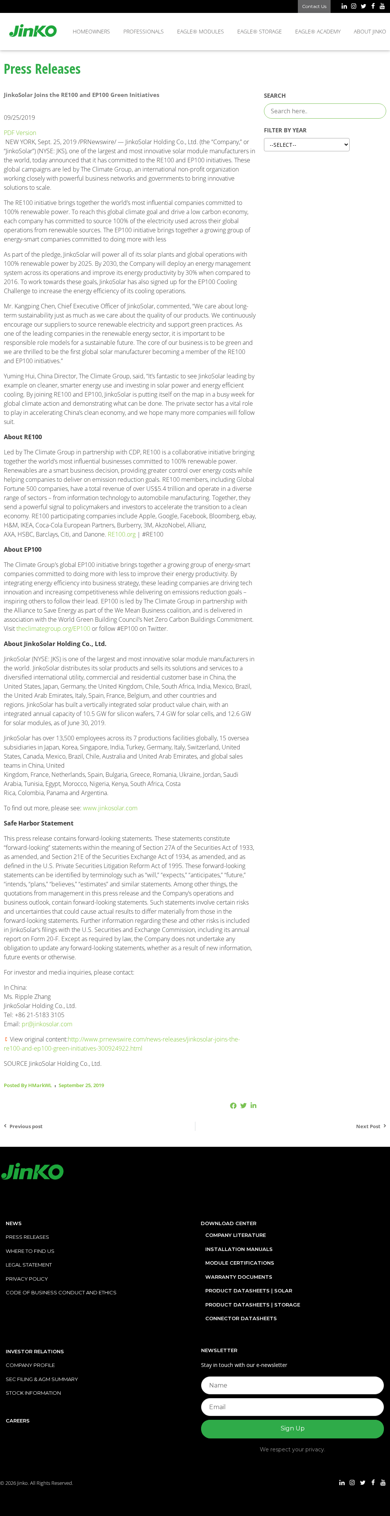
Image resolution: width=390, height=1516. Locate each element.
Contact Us (314, 6)
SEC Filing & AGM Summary (42, 1379)
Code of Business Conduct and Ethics (61, 1292)
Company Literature (235, 1235)
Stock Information (33, 1393)
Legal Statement (29, 1265)
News (14, 1223)
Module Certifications (239, 1263)
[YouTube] (382, 6)
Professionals (143, 31)
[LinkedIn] (344, 6)
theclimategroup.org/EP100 (53, 628)
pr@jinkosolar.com (47, 1024)
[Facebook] (373, 6)
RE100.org (122, 534)
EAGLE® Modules (200, 31)
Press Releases (27, 1237)
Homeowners (91, 31)
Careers (18, 1421)
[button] (233, 1105)
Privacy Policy (27, 1279)
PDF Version (20, 133)
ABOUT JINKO (370, 31)
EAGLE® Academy (317, 31)
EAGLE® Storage (259, 31)
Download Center (228, 1223)
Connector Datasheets (241, 1318)
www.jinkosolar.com (110, 808)
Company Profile (30, 1365)
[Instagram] (353, 6)
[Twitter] (363, 6)
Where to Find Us (30, 1251)
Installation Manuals (239, 1249)
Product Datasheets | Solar (248, 1290)
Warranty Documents (238, 1277)
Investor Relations (35, 1351)
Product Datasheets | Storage (252, 1305)
